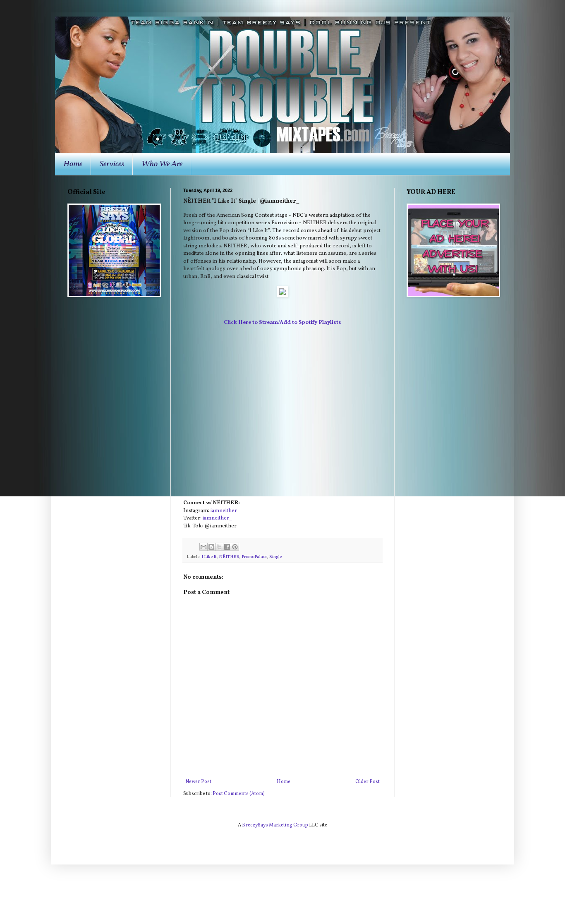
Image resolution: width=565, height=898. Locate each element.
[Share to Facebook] (227, 547)
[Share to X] (219, 547)
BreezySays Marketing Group (275, 825)
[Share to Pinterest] (235, 547)
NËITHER (229, 557)
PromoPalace (254, 557)
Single (275, 557)
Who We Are (161, 164)
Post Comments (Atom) (239, 793)
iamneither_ (217, 518)
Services (112, 164)
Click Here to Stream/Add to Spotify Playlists (282, 322)
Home (72, 164)
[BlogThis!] (211, 547)
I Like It (209, 557)
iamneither (224, 511)
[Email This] (203, 547)
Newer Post (198, 781)
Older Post (367, 781)
